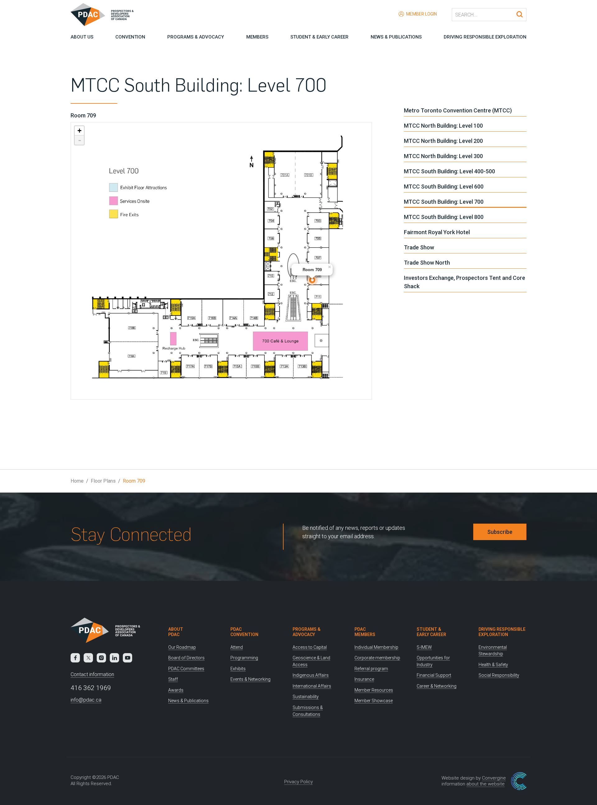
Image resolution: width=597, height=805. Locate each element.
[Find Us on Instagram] (101, 657)
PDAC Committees (186, 668)
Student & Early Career (319, 37)
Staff (173, 679)
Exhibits (238, 668)
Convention (130, 37)
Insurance (364, 679)
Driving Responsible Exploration (485, 37)
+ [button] (79, 130)
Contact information (92, 674)
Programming (244, 657)
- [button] (79, 140)
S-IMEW (424, 647)
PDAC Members (364, 632)
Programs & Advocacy (195, 37)
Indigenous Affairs (311, 675)
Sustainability (306, 696)
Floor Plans (103, 481)
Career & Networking (436, 686)
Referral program (371, 668)
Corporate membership (377, 657)
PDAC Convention (244, 632)
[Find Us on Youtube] (127, 657)
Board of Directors (186, 657)
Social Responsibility (499, 675)
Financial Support (434, 675)
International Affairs (312, 686)
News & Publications (396, 37)
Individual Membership (376, 647)
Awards (175, 690)
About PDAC (175, 632)
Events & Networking (250, 679)
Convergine (494, 778)
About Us (82, 37)
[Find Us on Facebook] (75, 657)
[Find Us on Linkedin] (114, 657)
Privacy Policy (298, 782)
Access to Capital (310, 647)
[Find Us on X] (88, 657)
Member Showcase (373, 700)
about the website (485, 784)
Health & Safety (493, 664)
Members (257, 37)
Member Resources (373, 690)
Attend (236, 647)
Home (77, 481)
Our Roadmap (182, 647)
